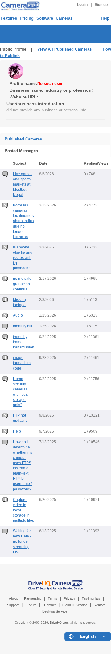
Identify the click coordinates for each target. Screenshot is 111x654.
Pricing (27, 18)
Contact (50, 605)
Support (13, 605)
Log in (82, 4)
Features (9, 18)
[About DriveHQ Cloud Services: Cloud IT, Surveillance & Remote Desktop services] (55, 582)
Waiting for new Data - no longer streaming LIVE (22, 541)
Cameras (64, 18)
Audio (18, 315)
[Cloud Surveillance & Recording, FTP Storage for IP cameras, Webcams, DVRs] (19, 6)
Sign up (101, 4)
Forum (31, 605)
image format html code (22, 363)
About (13, 598)
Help (105, 18)
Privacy (69, 598)
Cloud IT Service (74, 605)
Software (44, 18)
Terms (52, 598)
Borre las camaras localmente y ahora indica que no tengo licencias (23, 221)
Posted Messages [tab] (21, 150)
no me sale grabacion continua (22, 283)
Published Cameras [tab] (23, 139)
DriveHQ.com (59, 622)
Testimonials (91, 598)
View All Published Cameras (64, 49)
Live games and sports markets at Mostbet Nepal (22, 184)
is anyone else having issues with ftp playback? (22, 257)
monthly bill (22, 326)
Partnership (32, 598)
